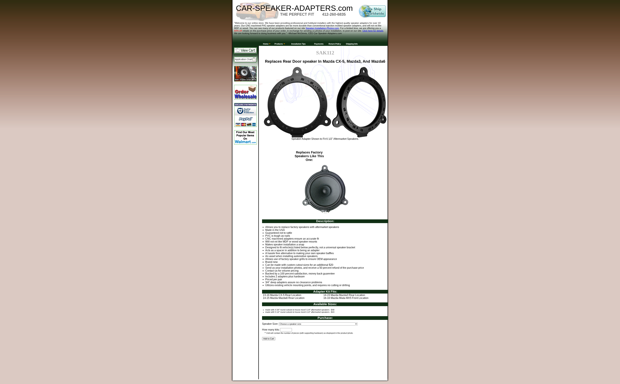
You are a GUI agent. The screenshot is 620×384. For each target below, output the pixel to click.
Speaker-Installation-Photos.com (322, 28)
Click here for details (372, 30)
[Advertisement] (321, 356)
